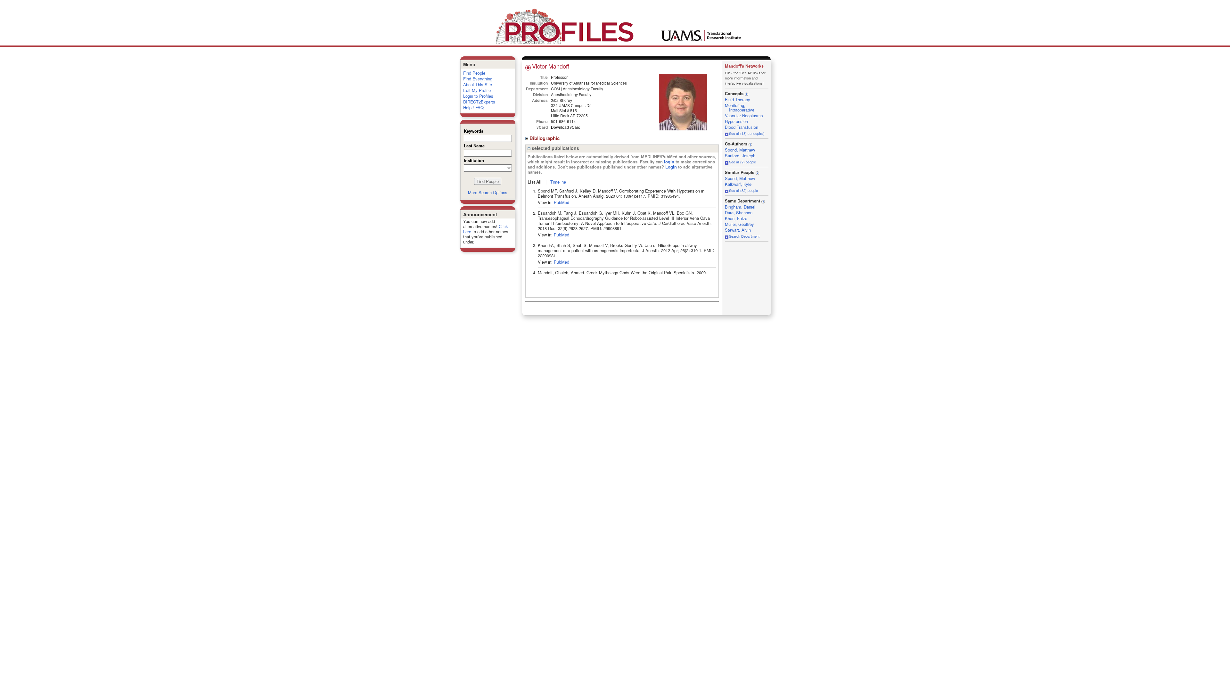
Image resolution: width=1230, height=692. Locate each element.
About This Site (477, 84)
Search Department (744, 236)
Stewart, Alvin (738, 230)
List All (535, 182)
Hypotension (736, 121)
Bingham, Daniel (740, 207)
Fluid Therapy (737, 99)
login (669, 162)
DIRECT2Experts (479, 102)
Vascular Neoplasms (744, 115)
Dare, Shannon (738, 213)
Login (671, 167)
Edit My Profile (477, 90)
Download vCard (565, 127)
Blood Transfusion (741, 127)
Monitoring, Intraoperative (739, 107)
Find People (474, 73)
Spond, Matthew (740, 150)
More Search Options (487, 192)
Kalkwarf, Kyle (738, 184)
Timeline (558, 182)
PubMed (561, 202)
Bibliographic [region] (545, 138)
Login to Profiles (478, 96)
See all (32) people (743, 190)
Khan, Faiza (736, 218)
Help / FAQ (473, 107)
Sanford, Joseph (740, 155)
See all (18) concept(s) (747, 133)
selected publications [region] (554, 148)
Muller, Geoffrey (739, 224)
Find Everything (477, 79)
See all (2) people (742, 161)
